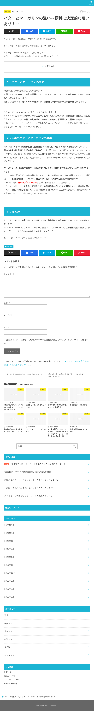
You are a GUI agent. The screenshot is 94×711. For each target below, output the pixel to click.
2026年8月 (9, 525)
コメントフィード (12, 679)
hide (51, 66)
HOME (5, 697)
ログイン (8, 672)
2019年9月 (9, 581)
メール (8, 315)
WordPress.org (10, 683)
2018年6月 (9, 597)
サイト (7, 327)
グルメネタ (9, 655)
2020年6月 (9, 549)
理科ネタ (8, 11)
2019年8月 (9, 589)
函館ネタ (8, 623)
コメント (9, 274)
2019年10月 (9, 573)
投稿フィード (10, 676)
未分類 (7, 647)
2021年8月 (9, 533)
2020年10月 (9, 541)
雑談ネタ (8, 639)
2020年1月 (9, 557)
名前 (7, 302)
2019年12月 (9, 565)
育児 (6, 615)
